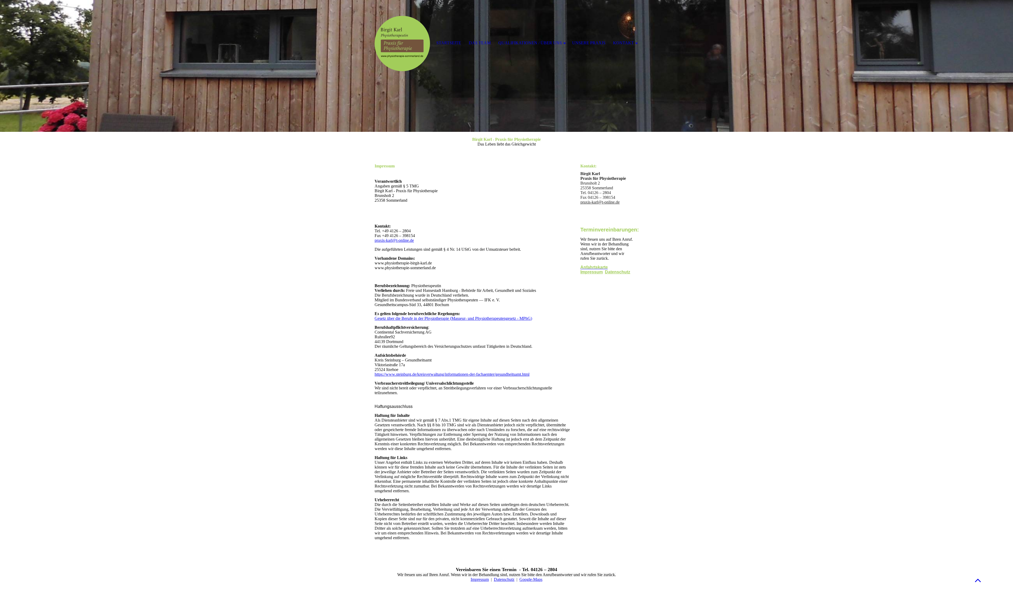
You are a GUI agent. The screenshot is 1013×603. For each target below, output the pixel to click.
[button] (978, 580)
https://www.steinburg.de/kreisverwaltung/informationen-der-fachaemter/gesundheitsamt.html (452, 374)
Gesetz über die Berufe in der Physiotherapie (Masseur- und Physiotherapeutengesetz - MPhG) (453, 318)
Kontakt (623, 43)
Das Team (480, 43)
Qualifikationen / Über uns (530, 43)
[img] (506, 66)
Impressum (591, 272)
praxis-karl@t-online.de (394, 240)
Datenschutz (617, 272)
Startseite (448, 43)
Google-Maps (530, 579)
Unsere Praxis (588, 43)
